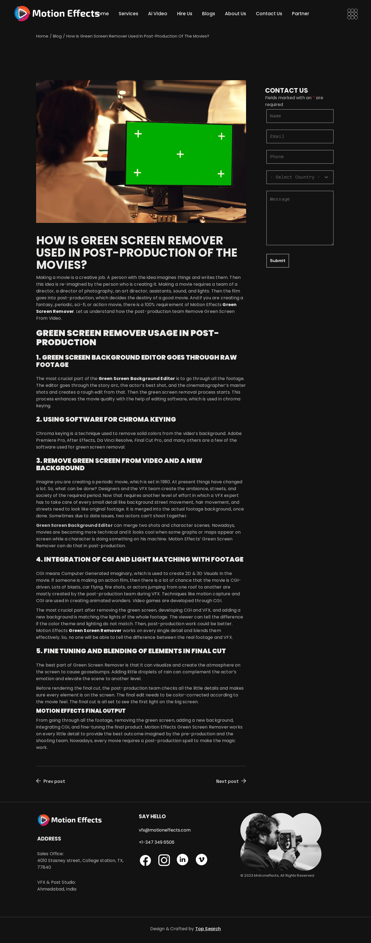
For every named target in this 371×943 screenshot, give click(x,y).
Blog (57, 36)
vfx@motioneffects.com (165, 830)
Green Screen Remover (95, 630)
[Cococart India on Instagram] (185, 864)
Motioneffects (266, 875)
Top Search (208, 929)
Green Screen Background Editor (137, 378)
